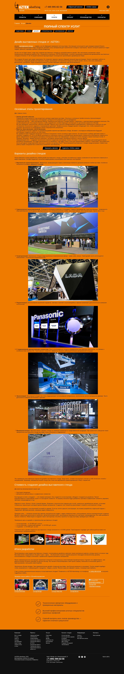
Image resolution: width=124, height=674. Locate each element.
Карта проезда (96, 635)
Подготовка (20, 31)
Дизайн (36, 31)
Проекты (32, 632)
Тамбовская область (35, 646)
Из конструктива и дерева (68, 636)
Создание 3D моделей (67, 643)
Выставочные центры (82, 638)
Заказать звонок (51, 148)
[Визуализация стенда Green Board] (22, 539)
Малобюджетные (66, 640)
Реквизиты (35, 659)
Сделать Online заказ (70, 148)
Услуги (48, 632)
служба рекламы (59, 662)
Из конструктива (66, 635)
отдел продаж (52, 662)
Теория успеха (18, 644)
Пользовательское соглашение (23, 659)
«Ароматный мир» (34, 635)
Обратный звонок (75, 7)
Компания (17, 632)
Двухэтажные (65, 641)
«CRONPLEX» (33, 636)
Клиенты (79, 635)
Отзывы (17, 636)
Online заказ (91, 7)
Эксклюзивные (65, 644)
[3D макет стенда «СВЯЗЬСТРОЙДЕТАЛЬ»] (53, 539)
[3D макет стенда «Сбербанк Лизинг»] (99, 539)
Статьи (16, 646)
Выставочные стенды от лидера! (24, 658)
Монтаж (70, 31)
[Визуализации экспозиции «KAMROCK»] (68, 539)
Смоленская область (35, 640)
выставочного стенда (26, 46)
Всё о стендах (18, 635)
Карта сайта (106, 656)
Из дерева (64, 638)
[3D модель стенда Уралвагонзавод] (37, 539)
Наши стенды (18, 643)
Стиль (29, 31)
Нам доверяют (18, 641)
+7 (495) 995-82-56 (95, 571)
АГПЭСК (32, 643)
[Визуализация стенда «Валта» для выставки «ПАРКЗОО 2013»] (84, 539)
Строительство (47, 31)
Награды (17, 640)
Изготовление (60, 31)
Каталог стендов (66, 632)
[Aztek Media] (27, 7)
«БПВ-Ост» (33, 649)
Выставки (79, 636)
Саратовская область (35, 647)
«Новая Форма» (34, 638)
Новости (17, 638)
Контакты (95, 632)
